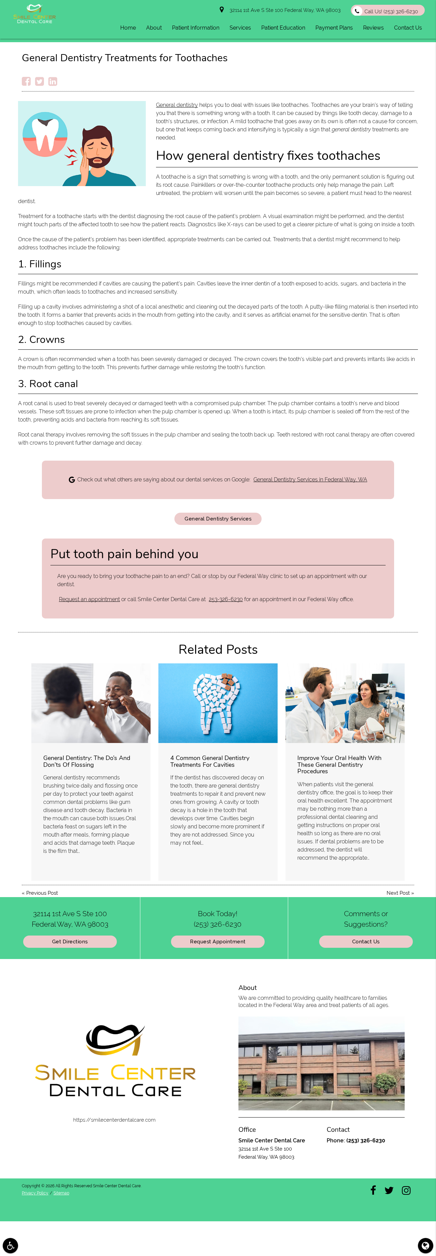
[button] (10, 1245)
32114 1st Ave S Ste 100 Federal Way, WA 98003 (284, 10)
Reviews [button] (373, 27)
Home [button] (128, 27)
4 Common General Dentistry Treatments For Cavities (209, 761)
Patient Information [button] (195, 27)
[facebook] (373, 1190)
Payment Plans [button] (334, 27)
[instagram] (406, 1190)
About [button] (154, 27)
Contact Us (366, 942)
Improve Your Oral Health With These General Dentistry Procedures (339, 765)
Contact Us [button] (408, 27)
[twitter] (389, 1190)
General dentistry (177, 105)
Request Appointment (218, 942)
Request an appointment (89, 599)
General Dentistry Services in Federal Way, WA (310, 479)
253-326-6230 (226, 599)
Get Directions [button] (70, 942)
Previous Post (42, 893)
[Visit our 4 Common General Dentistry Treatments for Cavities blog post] (218, 703)
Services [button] (240, 27)
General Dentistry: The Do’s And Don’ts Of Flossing (86, 761)
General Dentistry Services (218, 519)
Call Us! (391, 12)
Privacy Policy (35, 1193)
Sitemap (61, 1193)
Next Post (398, 893)
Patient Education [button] (283, 27)
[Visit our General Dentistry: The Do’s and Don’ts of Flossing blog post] (91, 703)
